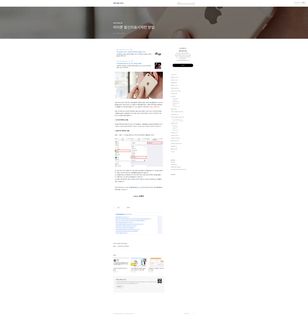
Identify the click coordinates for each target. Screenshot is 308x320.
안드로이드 (175, 135)
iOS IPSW (174, 114)
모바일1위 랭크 (174, 164)
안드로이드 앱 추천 (176, 143)
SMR (174, 105)
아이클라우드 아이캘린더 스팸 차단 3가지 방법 (126, 225)
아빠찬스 (174, 85)
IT (173, 151)
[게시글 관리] (123, 207)
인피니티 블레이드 (177, 119)
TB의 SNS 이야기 (118, 3)
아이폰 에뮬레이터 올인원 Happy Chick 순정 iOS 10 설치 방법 (129, 224)
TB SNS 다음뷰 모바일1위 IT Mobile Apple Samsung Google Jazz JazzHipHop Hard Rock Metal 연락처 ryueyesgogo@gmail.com (136, 282)
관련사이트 (187, 313)
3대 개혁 (174, 93)
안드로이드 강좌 (175, 138)
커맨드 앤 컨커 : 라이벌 (178, 121)
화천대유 (174, 77)
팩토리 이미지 (175, 141)
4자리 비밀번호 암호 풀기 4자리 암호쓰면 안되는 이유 (127, 229)
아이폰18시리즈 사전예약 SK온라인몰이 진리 (130, 52)
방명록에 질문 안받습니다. (176, 167)
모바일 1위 (173, 162)
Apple (174, 109)
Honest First (176, 91)
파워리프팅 (176, 101)
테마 (175, 128)
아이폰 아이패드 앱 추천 (177, 117)
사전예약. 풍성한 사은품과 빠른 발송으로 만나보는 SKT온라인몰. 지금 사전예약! (133, 66)
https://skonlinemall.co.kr (123, 49)
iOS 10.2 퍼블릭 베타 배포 (121, 232)
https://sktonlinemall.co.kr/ (123, 61)
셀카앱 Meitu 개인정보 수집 (122, 217)
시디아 (175, 127)
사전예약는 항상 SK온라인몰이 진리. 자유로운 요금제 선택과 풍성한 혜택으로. (134, 55)
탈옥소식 (176, 130)
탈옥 (175, 125)
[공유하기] (121, 207)
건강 (173, 96)
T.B (174, 74)
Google (174, 132)
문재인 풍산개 (175, 88)
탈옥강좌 (174, 123)
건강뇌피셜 (175, 98)
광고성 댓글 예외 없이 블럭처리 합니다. (178, 169)
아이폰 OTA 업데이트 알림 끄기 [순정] (124, 222)
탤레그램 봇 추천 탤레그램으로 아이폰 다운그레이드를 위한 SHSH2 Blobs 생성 (133, 218)
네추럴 (175, 100)
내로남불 (174, 82)
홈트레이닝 (176, 103)
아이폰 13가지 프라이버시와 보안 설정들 (124, 227)
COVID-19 (176, 106)
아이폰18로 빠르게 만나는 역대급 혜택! (129, 63)
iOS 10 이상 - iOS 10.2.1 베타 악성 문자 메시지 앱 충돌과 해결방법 (130, 220)
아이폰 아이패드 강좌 (120, 214)
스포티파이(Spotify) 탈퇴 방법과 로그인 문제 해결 (126, 231)
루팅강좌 (174, 146)
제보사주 (174, 80)
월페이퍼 (174, 149)
